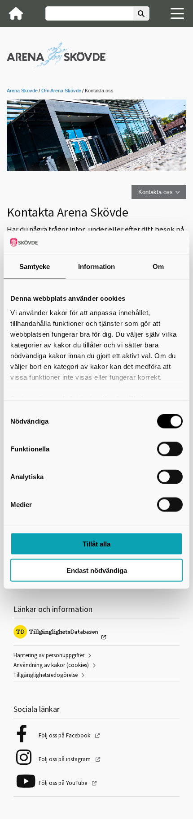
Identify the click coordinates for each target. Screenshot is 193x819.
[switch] (170, 449)
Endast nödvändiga (96, 570)
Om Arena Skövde (61, 90)
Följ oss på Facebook (65, 735)
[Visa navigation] (177, 13)
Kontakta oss (155, 192)
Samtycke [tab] (34, 266)
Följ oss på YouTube (63, 783)
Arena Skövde (22, 90)
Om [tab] (158, 266)
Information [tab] (96, 266)
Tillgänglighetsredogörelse (45, 675)
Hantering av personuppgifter (48, 655)
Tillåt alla (96, 544)
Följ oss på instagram (65, 759)
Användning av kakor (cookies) (51, 665)
